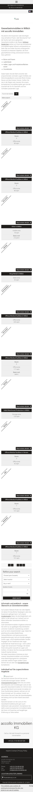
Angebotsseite (6, 616)
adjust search (16, 598)
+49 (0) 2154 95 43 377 (17, 768)
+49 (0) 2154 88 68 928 (16, 7)
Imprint (8, 751)
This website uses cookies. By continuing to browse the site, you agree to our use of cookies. (12, 788)
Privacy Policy (22, 751)
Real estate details (23, 128)
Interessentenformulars (9, 683)
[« (9, 565)
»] (23, 565)
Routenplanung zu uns (10, 777)
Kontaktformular (23, 663)
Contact (14, 751)
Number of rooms (7, 587)
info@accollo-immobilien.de (16, 5)
